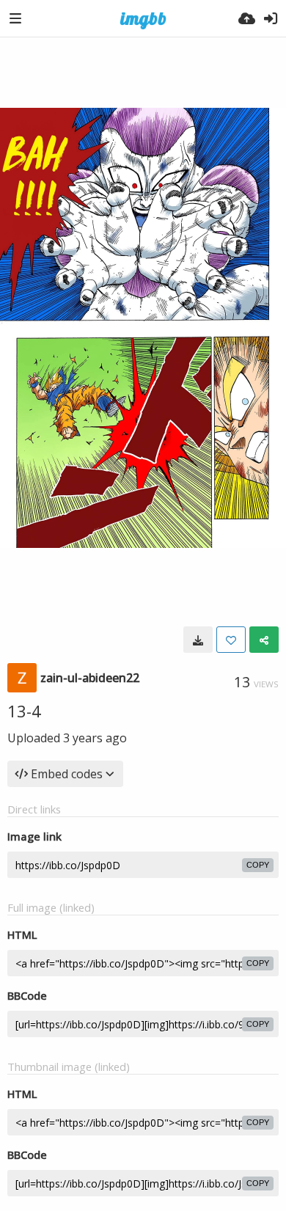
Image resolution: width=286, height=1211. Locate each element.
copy (257, 864)
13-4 (24, 711)
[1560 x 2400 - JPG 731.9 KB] (198, 639)
